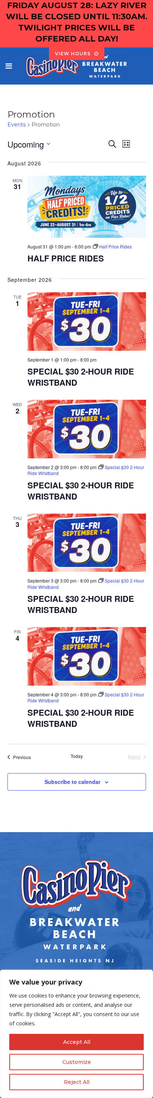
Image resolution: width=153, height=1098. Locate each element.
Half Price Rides (65, 258)
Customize (76, 1062)
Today (77, 756)
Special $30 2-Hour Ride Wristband (80, 376)
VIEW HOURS (73, 53)
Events (16, 124)
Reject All (76, 1082)
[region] (76, 1034)
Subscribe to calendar (72, 781)
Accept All (76, 1042)
